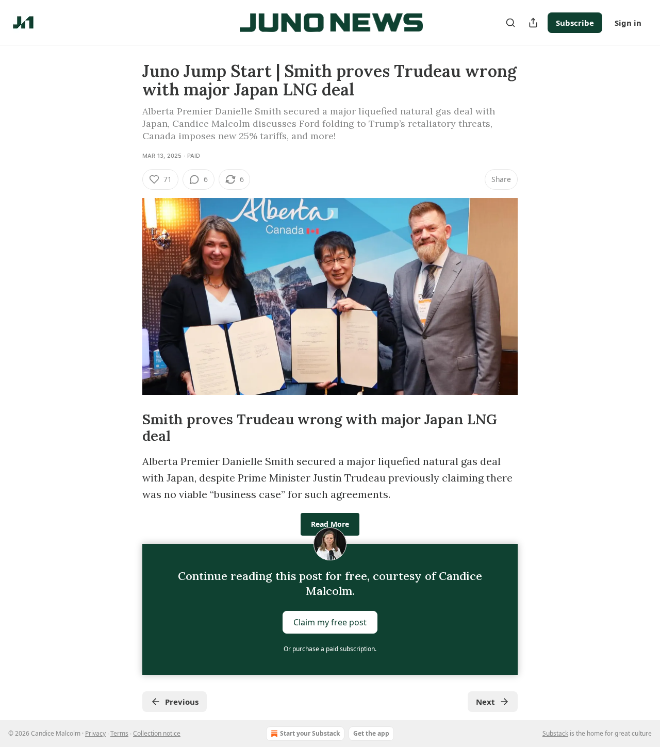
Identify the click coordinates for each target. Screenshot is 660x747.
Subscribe (575, 23)
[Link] (128, 428)
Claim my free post (330, 622)
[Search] (510, 22)
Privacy (95, 733)
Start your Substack (310, 733)
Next (485, 701)
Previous (182, 701)
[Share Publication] (533, 22)
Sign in (628, 23)
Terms (119, 733)
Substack (555, 733)
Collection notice (156, 733)
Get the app (371, 733)
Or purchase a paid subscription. (330, 648)
